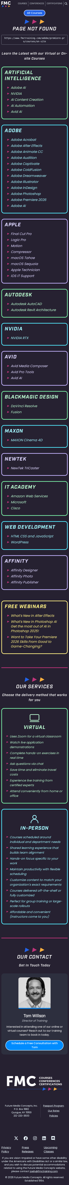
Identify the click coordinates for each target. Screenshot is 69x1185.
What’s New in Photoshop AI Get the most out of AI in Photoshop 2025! (34, 626)
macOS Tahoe (23, 257)
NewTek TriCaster (25, 468)
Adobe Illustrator (24, 181)
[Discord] (53, 1138)
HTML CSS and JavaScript (32, 536)
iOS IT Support (22, 276)
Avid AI (16, 111)
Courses (22, 4)
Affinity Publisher (24, 582)
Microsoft (18, 502)
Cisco (15, 508)
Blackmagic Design (31, 397)
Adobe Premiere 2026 (28, 199)
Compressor (21, 251)
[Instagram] (35, 1138)
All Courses (34, 13)
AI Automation (22, 105)
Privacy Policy (6, 1149)
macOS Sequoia (24, 263)
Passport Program (53, 1105)
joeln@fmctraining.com (44, 1171)
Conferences (37, 4)
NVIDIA (16, 93)
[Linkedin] (44, 1138)
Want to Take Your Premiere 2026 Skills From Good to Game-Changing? (34, 642)
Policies (53, 1115)
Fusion (16, 412)
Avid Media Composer (29, 366)
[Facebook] (26, 1138)
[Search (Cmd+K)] (66, 4)
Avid (11, 357)
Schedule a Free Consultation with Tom (34, 1045)
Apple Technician (25, 270)
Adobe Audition (24, 157)
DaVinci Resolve (24, 406)
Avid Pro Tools (22, 372)
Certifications (54, 4)
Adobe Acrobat (23, 139)
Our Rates (53, 1110)
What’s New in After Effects (32, 615)
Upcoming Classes (50, 1149)
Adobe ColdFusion (26, 169)
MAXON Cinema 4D (26, 440)
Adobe (13, 131)
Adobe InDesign (24, 187)
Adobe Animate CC (27, 151)
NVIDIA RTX (19, 338)
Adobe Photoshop (26, 193)
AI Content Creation (27, 99)
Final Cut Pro (21, 233)
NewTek (15, 459)
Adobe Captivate (25, 163)
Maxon (14, 431)
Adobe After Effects (26, 145)
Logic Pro (18, 239)
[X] (16, 1138)
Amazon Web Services (29, 496)
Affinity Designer (24, 570)
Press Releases (27, 1149)
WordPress (19, 542)
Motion (16, 245)
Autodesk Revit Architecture (33, 310)
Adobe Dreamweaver (28, 175)
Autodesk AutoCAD (26, 304)
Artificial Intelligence (23, 75)
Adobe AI (18, 87)
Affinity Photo (22, 576)
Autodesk (18, 295)
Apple (13, 225)
